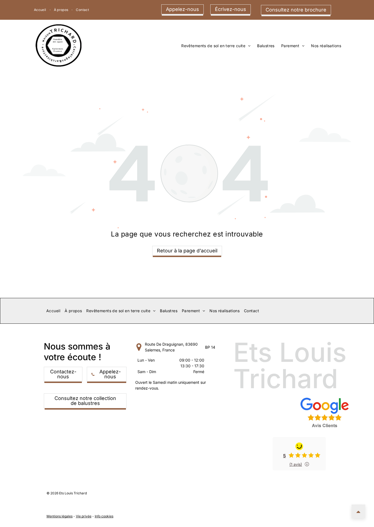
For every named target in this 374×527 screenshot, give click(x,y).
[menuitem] (41, 9)
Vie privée (83, 516)
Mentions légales (60, 516)
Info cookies (104, 516)
